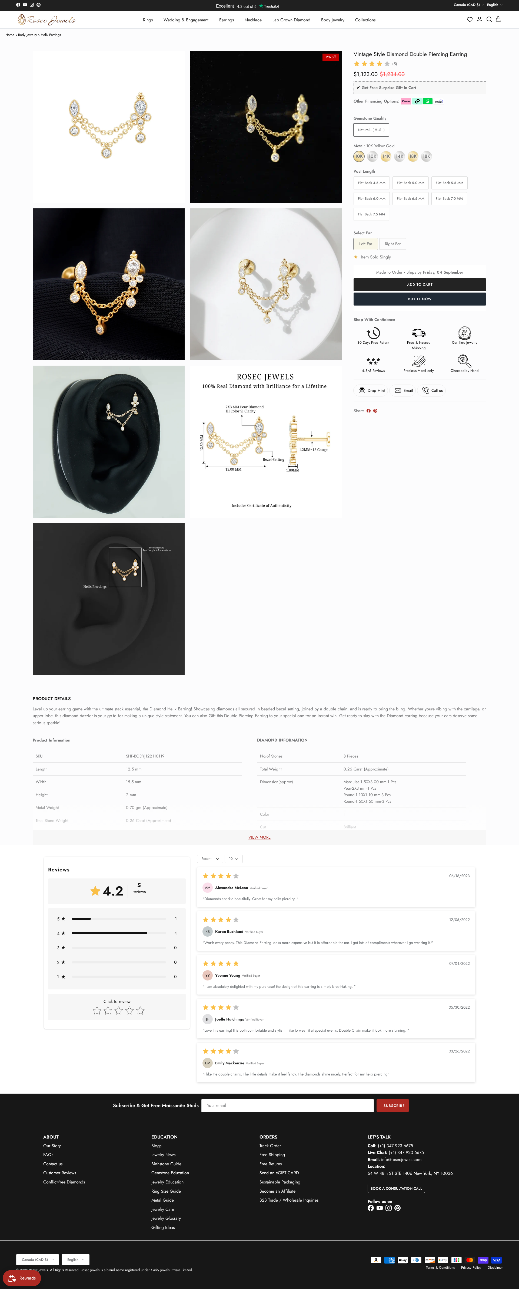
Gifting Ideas (163, 1227)
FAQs (48, 1155)
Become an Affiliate (277, 1191)
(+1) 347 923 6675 (395, 1146)
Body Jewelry (332, 20)
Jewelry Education (167, 1182)
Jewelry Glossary (166, 1218)
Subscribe (394, 1105)
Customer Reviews (59, 1173)
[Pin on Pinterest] (375, 411)
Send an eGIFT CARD (279, 1173)
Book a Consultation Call (396, 1188)
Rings (148, 20)
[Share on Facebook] (369, 411)
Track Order (270, 1146)
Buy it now (420, 298)
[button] (470, 19)
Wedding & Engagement (186, 20)
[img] (372, 64)
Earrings (226, 20)
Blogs (156, 1146)
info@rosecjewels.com (401, 1159)
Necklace (253, 20)
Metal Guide (162, 1200)
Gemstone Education (170, 1173)
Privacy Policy (471, 1267)
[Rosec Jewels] (46, 19)
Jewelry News (163, 1155)
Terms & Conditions (440, 1267)
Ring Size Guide (166, 1191)
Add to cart (420, 284)
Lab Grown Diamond (291, 20)
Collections (365, 20)
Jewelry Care (162, 1209)
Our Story (52, 1146)
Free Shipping (272, 1155)
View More (259, 837)
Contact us (52, 1164)
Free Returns (271, 1164)
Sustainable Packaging (280, 1182)
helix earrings (51, 34)
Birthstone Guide (166, 1164)
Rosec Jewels (38, 1269)
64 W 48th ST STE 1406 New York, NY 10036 (410, 1173)
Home (9, 34)
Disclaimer (495, 1267)
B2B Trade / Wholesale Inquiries (289, 1200)
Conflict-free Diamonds (64, 1182)
